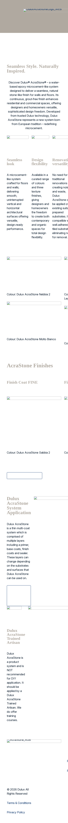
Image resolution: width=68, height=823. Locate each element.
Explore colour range (26, 475)
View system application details (20, 596)
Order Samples (35, 53)
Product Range (53, 528)
